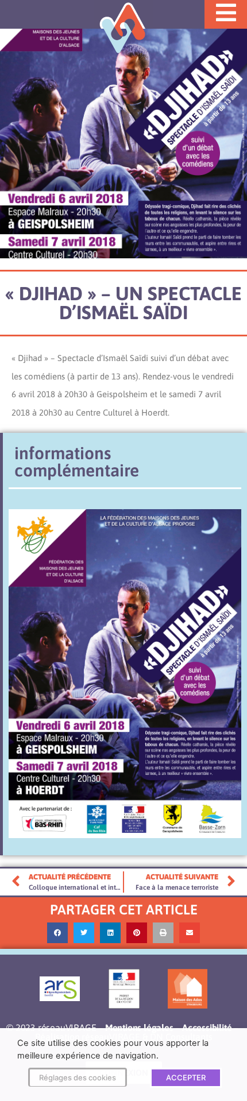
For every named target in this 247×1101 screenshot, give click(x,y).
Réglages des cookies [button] (77, 1077)
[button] (57, 932)
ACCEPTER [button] (186, 1077)
